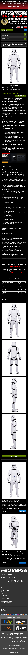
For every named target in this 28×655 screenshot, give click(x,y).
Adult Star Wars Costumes (6, 599)
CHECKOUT (9, 30)
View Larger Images (14, 85)
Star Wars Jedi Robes (6, 640)
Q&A (11, 633)
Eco (8, 634)
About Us (19, 634)
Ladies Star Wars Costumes (7, 601)
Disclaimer (12, 634)
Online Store (5, 633)
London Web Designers (20, 648)
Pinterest (3, 607)
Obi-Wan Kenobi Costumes (16, 638)
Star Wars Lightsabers (6, 602)
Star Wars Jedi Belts (16, 640)
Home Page (3, 591)
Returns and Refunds (5, 590)
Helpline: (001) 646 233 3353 (8, 577)
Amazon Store (4, 611)
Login (2, 593)
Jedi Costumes (14, 637)
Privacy (15, 633)
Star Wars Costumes (5, 637)
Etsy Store (3, 609)
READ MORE (22, 511)
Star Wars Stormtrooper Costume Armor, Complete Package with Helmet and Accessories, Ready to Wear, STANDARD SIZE (13, 553)
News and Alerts (6, 38)
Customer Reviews (5, 598)
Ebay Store (3, 610)
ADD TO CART (20, 95)
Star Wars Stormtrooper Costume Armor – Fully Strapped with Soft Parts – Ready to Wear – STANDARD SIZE (12, 501)
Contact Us (3, 587)
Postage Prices (4, 589)
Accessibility (21, 633)
